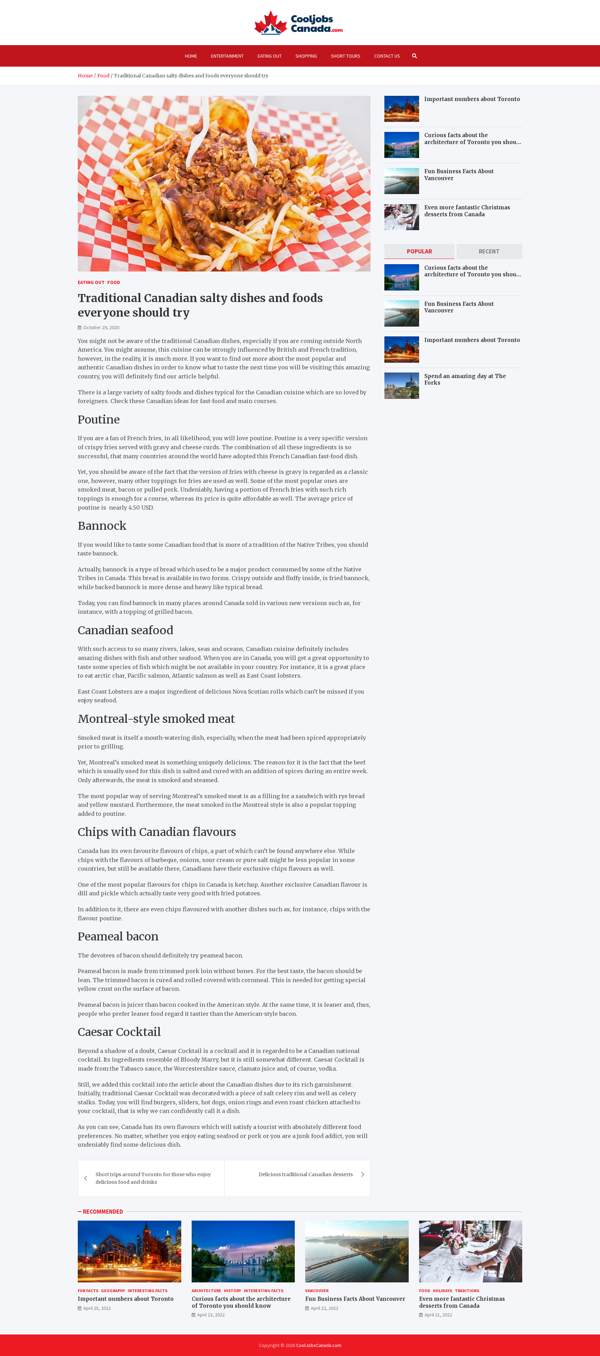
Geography (113, 1290)
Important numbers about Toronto (472, 99)
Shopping (306, 56)
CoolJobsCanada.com (318, 1345)
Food (113, 282)
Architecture (206, 1290)
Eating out (270, 56)
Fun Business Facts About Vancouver (355, 1299)
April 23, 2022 (211, 1315)
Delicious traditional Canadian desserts (306, 1174)
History (232, 1290)
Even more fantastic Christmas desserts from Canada (467, 211)
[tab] (419, 251)
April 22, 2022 (324, 1308)
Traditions (467, 1290)
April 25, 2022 (97, 1308)
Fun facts (88, 1290)
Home (191, 56)
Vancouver (316, 1290)
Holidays (442, 1290)
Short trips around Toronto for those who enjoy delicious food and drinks (153, 1178)
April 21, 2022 (438, 1315)
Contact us (387, 56)
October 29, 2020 (101, 327)
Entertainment (227, 56)
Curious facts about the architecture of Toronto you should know (473, 142)
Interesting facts (147, 1290)
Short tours (345, 56)
